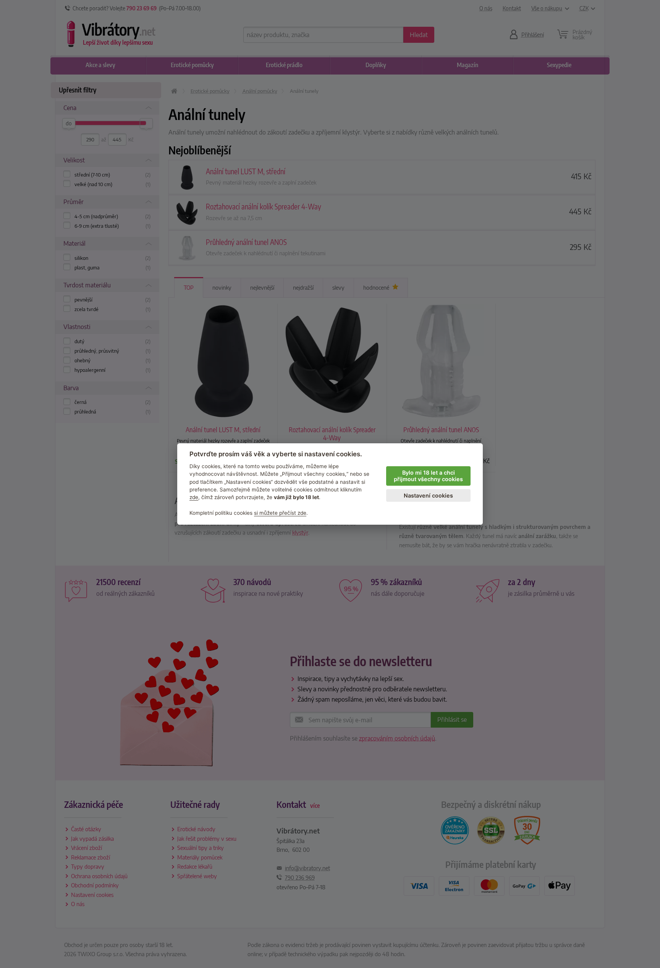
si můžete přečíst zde (280, 513)
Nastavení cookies (428, 495)
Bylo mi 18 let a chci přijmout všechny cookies (428, 475)
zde (193, 497)
